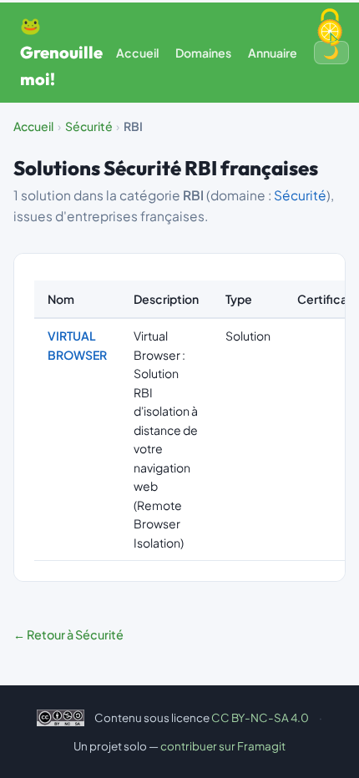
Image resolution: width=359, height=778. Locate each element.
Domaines (203, 52)
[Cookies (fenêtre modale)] (330, 28)
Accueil (137, 52)
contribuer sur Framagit (223, 746)
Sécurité (89, 126)
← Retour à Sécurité (68, 634)
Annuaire (272, 52)
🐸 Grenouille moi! (61, 52)
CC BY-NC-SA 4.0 (260, 717)
